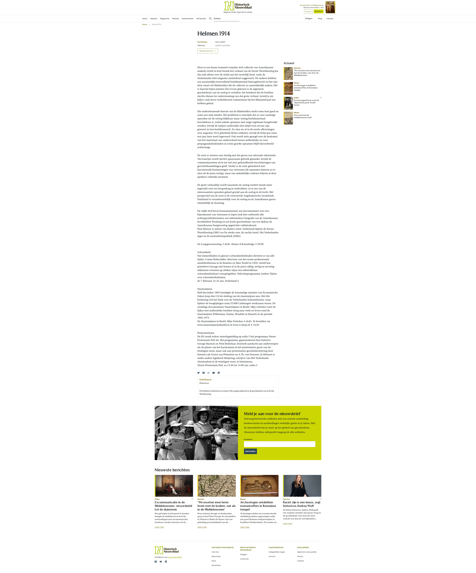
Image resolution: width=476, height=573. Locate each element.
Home (144, 24)
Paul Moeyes (202, 42)
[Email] (213, 373)
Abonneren (318, 11)
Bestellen (308, 11)
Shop (320, 18)
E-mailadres (248, 439)
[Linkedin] (219, 373)
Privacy (300, 556)
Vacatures (244, 559)
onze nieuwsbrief (175, 557)
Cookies (300, 561)
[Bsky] (161, 561)
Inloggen (243, 554)
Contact (329, 18)
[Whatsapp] (208, 373)
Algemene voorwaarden (307, 552)
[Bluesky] (198, 373)
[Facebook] (204, 373)
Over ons (215, 552)
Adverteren (216, 565)
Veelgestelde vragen (277, 552)
